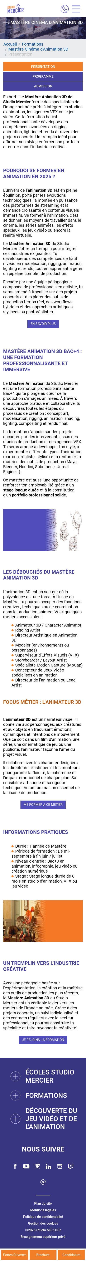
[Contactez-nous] (43, 1182)
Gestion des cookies (43, 1223)
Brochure (42, 1255)
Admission (43, 86)
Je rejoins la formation (43, 1040)
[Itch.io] (59, 1166)
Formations (32, 44)
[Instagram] (37, 1166)
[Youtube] (26, 1166)
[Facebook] (15, 1166)
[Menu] (74, 9)
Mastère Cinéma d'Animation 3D (38, 49)
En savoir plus (43, 324)
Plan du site (43, 1203)
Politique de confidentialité (43, 1217)
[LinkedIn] (48, 1166)
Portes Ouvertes (14, 1255)
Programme (43, 76)
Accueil (10, 44)
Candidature (71, 1255)
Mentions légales (43, 1210)
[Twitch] (71, 1166)
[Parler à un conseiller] (65, 9)
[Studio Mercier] (15, 9)
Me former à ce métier (43, 805)
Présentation (43, 67)
